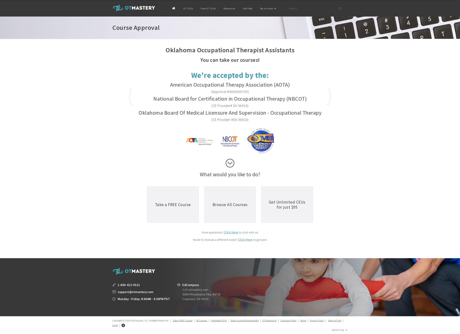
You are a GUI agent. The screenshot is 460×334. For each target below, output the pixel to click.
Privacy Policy (317, 320)
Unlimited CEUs (219, 320)
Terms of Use (334, 320)
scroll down (230, 163)
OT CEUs (188, 8)
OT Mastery (133, 8)
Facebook (123, 325)
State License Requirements (245, 320)
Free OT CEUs (208, 8)
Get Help (247, 8)
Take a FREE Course (182, 320)
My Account (267, 8)
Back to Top (338, 329)
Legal (115, 325)
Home (173, 8)
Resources (229, 8)
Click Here (231, 232)
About (303, 320)
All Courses (201, 320)
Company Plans (288, 320)
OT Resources (269, 320)
